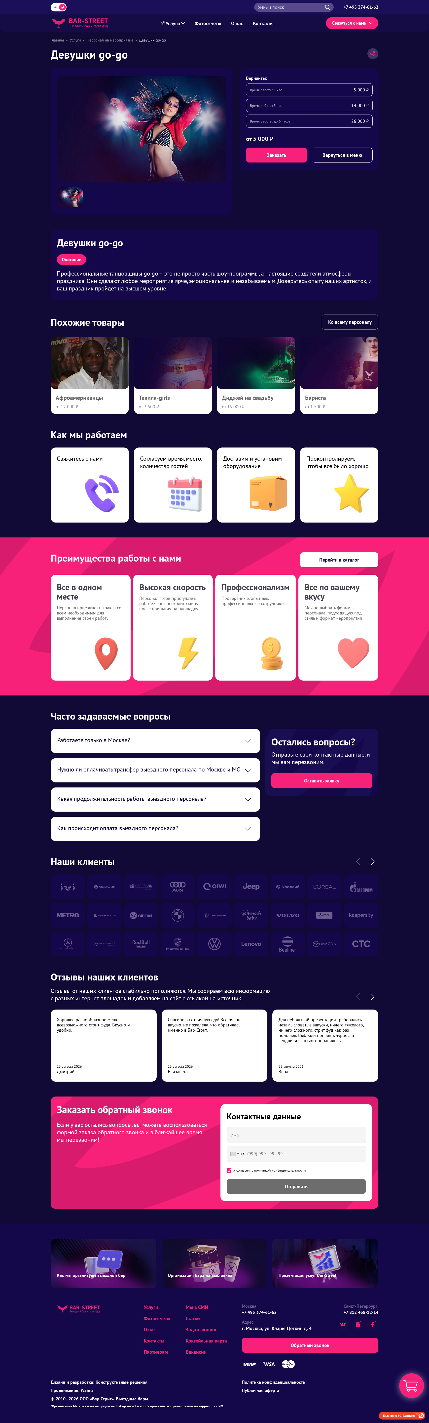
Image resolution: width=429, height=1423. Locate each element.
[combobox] (236, 1154)
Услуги (173, 23)
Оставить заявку (321, 780)
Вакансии (196, 1352)
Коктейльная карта (206, 1341)
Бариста (315, 398)
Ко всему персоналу (350, 322)
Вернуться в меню (342, 155)
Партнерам (156, 1352)
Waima (87, 1390)
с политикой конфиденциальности (279, 1170)
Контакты (263, 23)
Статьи (193, 1318)
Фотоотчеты (208, 23)
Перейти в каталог (339, 560)
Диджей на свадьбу (247, 398)
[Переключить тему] (59, 7)
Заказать (276, 155)
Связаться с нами (349, 23)
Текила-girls (154, 398)
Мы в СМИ (197, 1307)
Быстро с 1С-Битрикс (399, 1415)
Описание (71, 259)
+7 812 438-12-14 (361, 1312)
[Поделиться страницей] (372, 53)
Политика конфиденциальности (273, 1382)
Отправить (296, 1186)
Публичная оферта (260, 1390)
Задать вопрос (201, 1329)
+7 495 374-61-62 (259, 1312)
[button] (372, 862)
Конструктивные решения (121, 1382)
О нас (237, 23)
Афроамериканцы (79, 398)
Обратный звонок (310, 1345)
